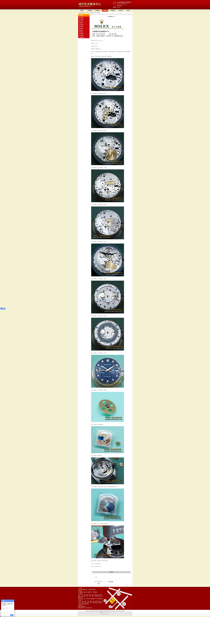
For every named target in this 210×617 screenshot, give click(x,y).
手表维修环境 (89, 10)
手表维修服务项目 (81, 37)
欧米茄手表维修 (81, 17)
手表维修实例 (105, 10)
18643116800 (124, 3)
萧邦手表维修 (81, 28)
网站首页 (82, 10)
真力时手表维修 (81, 35)
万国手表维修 (81, 30)
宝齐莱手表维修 (81, 33)
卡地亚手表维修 (81, 24)
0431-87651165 (119, 5)
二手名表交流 (120, 10)
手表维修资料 (112, 10)
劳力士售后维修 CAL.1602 (98, 566)
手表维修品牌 (97, 10)
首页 (87, 12)
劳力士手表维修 (81, 19)
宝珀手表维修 (81, 26)
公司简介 (128, 10)
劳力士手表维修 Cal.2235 (97, 563)
